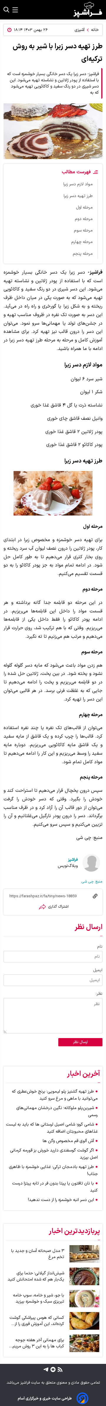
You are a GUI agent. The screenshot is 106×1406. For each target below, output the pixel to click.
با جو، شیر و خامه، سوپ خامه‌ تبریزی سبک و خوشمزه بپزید (38, 1298)
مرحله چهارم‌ (82, 242)
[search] (6, 10)
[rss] (59, 1369)
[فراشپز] (87, 10)
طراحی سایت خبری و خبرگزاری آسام (45, 1398)
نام (99, 947)
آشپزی (79, 30)
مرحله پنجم (83, 254)
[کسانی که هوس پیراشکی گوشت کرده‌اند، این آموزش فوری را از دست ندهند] (84, 1321)
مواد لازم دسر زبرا (78, 184)
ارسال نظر (80, 1042)
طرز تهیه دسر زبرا (78, 196)
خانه (95, 30)
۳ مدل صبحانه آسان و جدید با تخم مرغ (37, 1254)
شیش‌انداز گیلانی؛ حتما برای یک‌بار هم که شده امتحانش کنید (36, 1276)
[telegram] (46, 1369)
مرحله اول (84, 207)
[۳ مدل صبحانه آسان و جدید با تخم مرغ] (84, 1254)
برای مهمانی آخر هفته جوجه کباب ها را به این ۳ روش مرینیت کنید (36, 1343)
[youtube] (52, 1369)
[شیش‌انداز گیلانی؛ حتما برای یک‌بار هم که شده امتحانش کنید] (84, 1276)
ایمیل (97, 970)
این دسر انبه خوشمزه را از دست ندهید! (61, 1200)
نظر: (99, 994)
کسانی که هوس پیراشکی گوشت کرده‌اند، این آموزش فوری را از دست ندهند (36, 1321)
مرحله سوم (83, 230)
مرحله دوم (84, 219)
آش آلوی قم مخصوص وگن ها (68, 1141)
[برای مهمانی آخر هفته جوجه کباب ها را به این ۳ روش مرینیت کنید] (84, 1343)
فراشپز (73, 860)
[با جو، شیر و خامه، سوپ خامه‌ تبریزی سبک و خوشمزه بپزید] (84, 1299)
